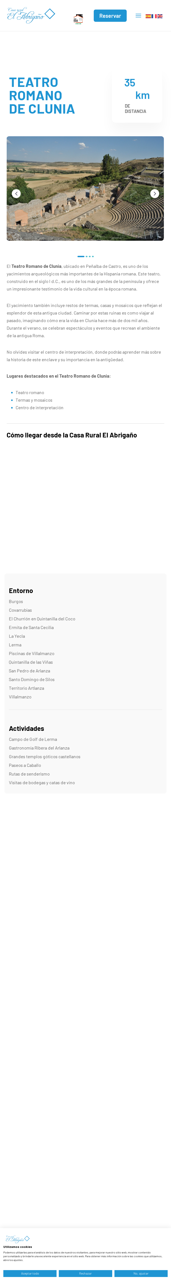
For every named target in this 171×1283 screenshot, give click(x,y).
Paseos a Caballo (25, 765)
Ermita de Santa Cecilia (31, 627)
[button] (81, 256)
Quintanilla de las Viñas (31, 662)
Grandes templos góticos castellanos (44, 756)
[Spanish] (148, 15)
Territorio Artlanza (26, 688)
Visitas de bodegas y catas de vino (42, 782)
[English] (160, 15)
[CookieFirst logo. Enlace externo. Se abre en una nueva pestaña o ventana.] (17, 1239)
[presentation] (16, 193)
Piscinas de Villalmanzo (31, 653)
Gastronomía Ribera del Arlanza (39, 747)
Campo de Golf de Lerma (33, 739)
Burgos (16, 601)
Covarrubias (20, 610)
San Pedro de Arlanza (29, 670)
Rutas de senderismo (29, 773)
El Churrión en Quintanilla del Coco (42, 618)
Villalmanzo (20, 696)
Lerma (15, 644)
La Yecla (17, 636)
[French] (154, 15)
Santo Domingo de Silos (32, 679)
